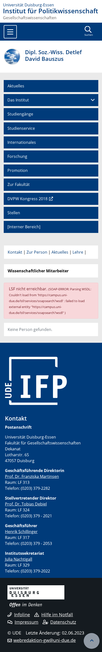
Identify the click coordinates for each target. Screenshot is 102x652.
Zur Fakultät (18, 184)
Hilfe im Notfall (57, 615)
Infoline (22, 615)
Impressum (26, 622)
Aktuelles (15, 86)
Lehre (78, 252)
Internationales (21, 142)
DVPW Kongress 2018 (27, 198)
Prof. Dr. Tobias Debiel (26, 504)
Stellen (13, 212)
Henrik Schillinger (21, 531)
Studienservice (21, 128)
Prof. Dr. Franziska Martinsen (32, 476)
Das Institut (18, 100)
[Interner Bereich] (23, 226)
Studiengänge (20, 114)
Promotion (17, 170)
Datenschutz (63, 622)
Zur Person (36, 252)
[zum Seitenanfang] (92, 641)
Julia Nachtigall (18, 559)
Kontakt (15, 252)
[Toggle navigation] (10, 31)
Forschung (17, 156)
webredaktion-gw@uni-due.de (44, 640)
